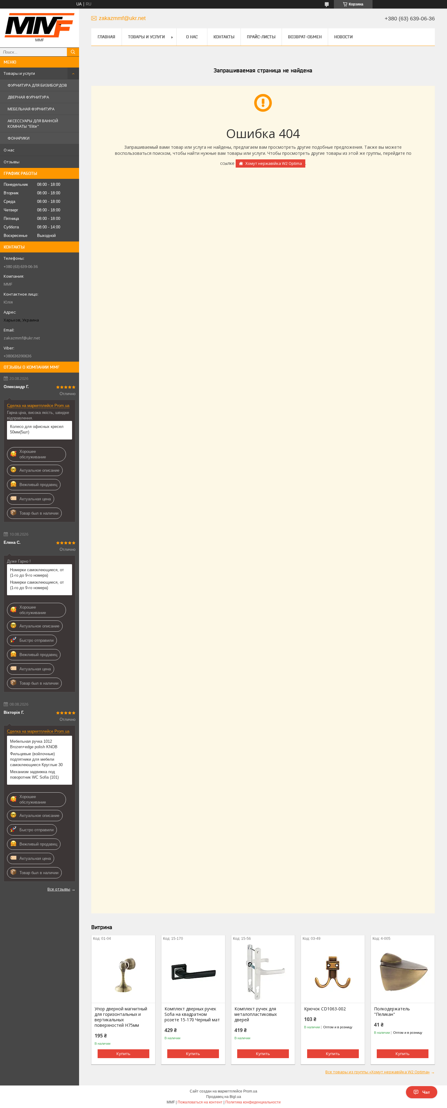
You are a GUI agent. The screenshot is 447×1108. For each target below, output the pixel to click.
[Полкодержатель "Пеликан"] (403, 972)
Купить (123, 1053)
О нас (9, 150)
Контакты (223, 36)
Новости (343, 36)
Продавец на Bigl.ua (223, 1097)
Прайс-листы (261, 36)
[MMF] (39, 25)
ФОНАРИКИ (18, 138)
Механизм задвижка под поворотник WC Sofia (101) (34, 774)
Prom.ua (250, 1091)
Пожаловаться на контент (200, 1102)
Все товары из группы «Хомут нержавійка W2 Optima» (377, 1072)
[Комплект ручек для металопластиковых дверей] (263, 972)
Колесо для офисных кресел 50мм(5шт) (37, 429)
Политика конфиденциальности (253, 1102)
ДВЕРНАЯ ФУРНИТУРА (28, 97)
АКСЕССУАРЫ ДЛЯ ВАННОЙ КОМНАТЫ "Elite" (33, 123)
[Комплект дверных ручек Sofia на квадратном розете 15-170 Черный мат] (193, 972)
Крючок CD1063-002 (325, 1009)
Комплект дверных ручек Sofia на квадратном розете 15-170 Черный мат (192, 1014)
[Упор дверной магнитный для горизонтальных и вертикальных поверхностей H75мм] (123, 972)
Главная (106, 36)
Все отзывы (58, 889)
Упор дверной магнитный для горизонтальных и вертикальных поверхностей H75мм (121, 1017)
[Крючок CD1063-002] (333, 972)
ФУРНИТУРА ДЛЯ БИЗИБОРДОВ (37, 85)
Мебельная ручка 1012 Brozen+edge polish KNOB (33, 744)
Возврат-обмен (305, 36)
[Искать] (73, 52)
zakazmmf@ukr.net (22, 338)
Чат (426, 1092)
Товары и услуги (19, 73)
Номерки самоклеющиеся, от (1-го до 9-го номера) (37, 573)
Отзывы (11, 162)
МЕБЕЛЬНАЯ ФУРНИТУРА (31, 109)
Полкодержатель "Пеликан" (392, 1011)
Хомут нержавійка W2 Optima (273, 163)
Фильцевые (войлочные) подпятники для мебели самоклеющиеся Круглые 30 (36, 759)
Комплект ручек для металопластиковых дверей (255, 1014)
